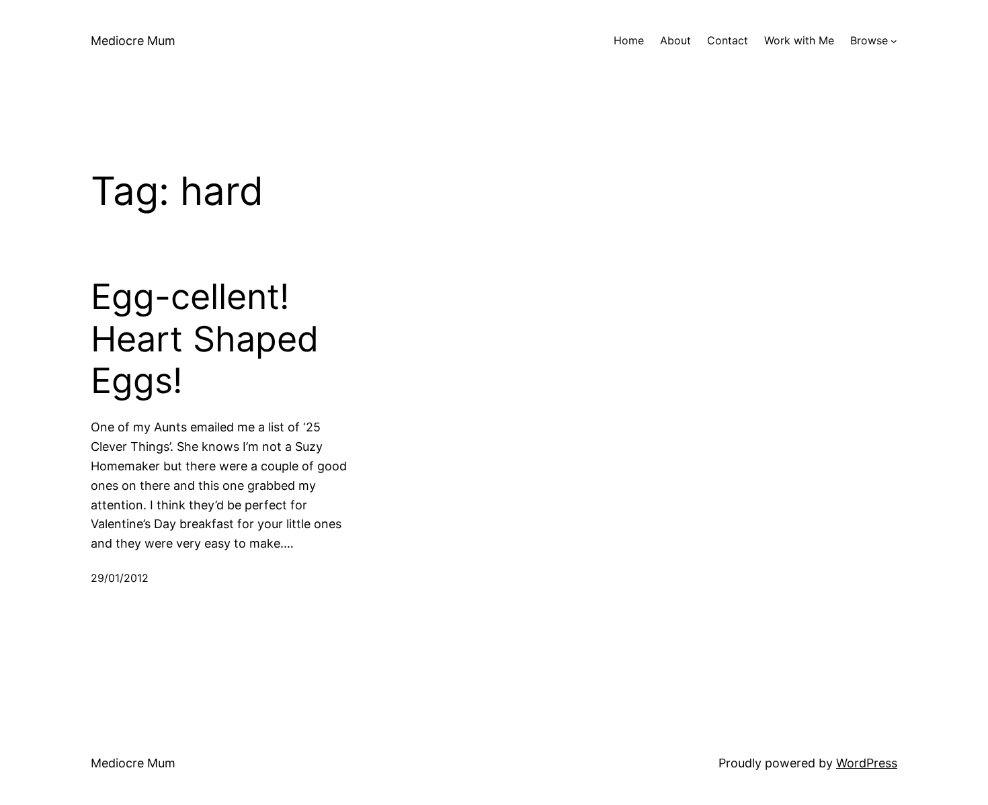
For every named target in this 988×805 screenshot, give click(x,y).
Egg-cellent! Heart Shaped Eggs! (205, 339)
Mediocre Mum (133, 41)
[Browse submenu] (894, 41)
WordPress (866, 763)
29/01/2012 (120, 578)
